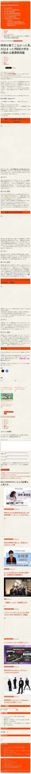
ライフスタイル (12, 15)
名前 (3, 453)
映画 (13, 416)
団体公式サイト (12, 25)
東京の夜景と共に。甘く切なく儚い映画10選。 (20, 389)
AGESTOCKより (12, 18)
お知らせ (10, 20)
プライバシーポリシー (10, 762)
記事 (5, 413)
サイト (3, 459)
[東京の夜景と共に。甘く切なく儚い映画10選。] (21, 383)
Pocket (14, 67)
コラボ (9, 11)
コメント (4, 439)
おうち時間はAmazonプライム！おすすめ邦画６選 (7, 389)
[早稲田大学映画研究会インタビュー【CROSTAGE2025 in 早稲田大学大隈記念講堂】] (7, 396)
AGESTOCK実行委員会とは (15, 22)
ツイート (3, 739)
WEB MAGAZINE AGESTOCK (10, 5)
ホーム (8, 8)
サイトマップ (8, 760)
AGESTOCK (4, 416)
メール (3, 456)
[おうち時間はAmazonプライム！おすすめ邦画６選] (7, 383)
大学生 (10, 416)
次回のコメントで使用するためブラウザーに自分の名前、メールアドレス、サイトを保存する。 (15, 464)
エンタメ (12, 13)
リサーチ (10, 16)
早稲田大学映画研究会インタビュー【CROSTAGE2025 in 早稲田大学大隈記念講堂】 (7, 404)
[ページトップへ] (1, 740)
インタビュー (11, 9)
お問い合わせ (8, 764)
